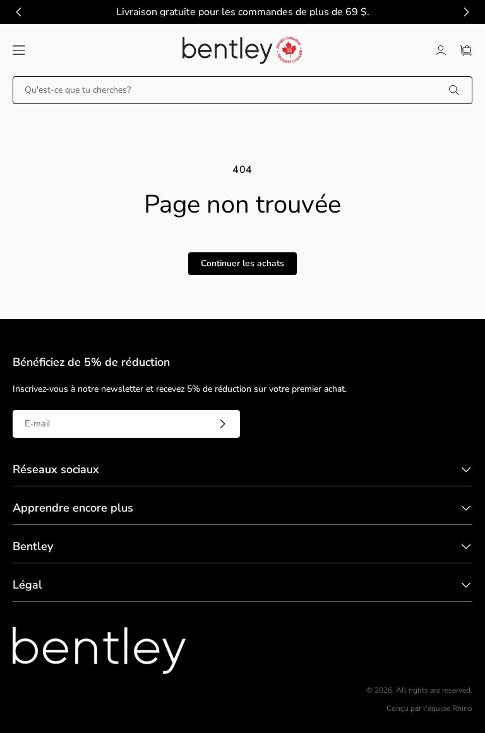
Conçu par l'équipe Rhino (429, 709)
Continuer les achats (242, 263)
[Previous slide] (19, 12)
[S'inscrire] (222, 424)
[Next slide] (466, 12)
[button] (19, 50)
